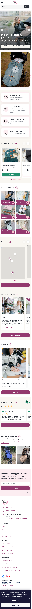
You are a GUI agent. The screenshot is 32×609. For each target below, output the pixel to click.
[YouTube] (10, 576)
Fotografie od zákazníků (8, 564)
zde (21, 596)
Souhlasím (15, 605)
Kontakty (4, 529)
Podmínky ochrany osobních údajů (10, 553)
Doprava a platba (6, 543)
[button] (2, 30)
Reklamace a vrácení (7, 547)
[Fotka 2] (15, 280)
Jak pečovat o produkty (8, 560)
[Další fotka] (28, 241)
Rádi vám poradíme (7, 536)
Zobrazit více (15, 285)
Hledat (26, 7)
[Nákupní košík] (29, 2)
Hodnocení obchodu (7, 533)
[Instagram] (7, 576)
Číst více (15, 392)
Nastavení (15, 600)
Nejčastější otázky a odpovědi (10, 567)
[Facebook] (3, 576)
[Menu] (2, 2)
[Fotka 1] (14, 280)
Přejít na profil (5, 443)
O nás (3, 526)
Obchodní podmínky (7, 550)
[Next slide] (28, 143)
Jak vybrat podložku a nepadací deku (11, 570)
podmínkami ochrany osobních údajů (21, 492)
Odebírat (15, 488)
